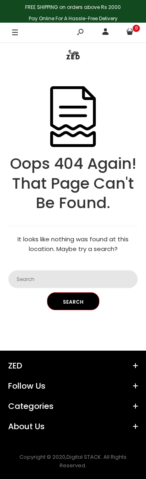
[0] (130, 33)
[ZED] (73, 56)
